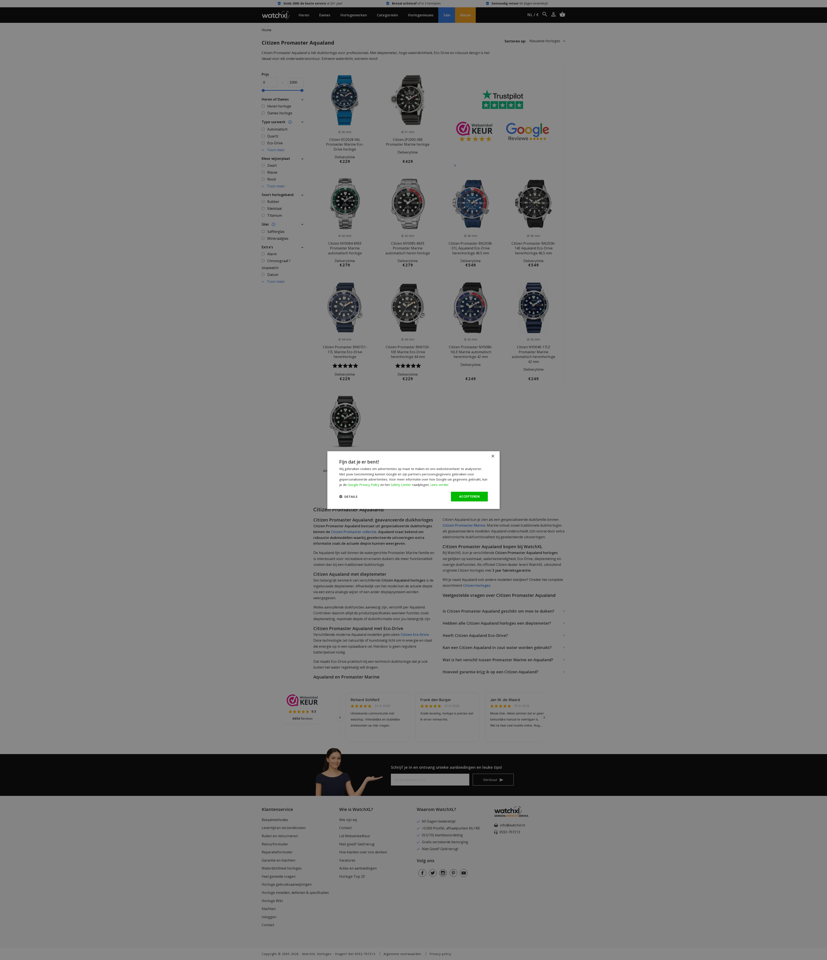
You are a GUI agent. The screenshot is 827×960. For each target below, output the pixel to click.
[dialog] (413, 480)
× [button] (492, 456)
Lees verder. (439, 484)
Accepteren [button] (469, 496)
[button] (348, 496)
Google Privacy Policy (363, 484)
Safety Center (401, 484)
